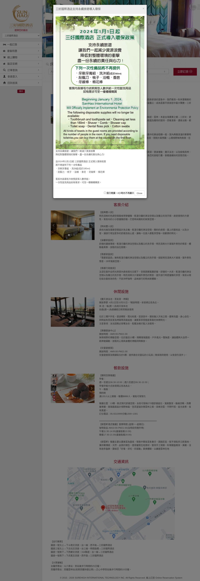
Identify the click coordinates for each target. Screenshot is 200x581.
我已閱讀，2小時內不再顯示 (120, 193)
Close (139, 193)
